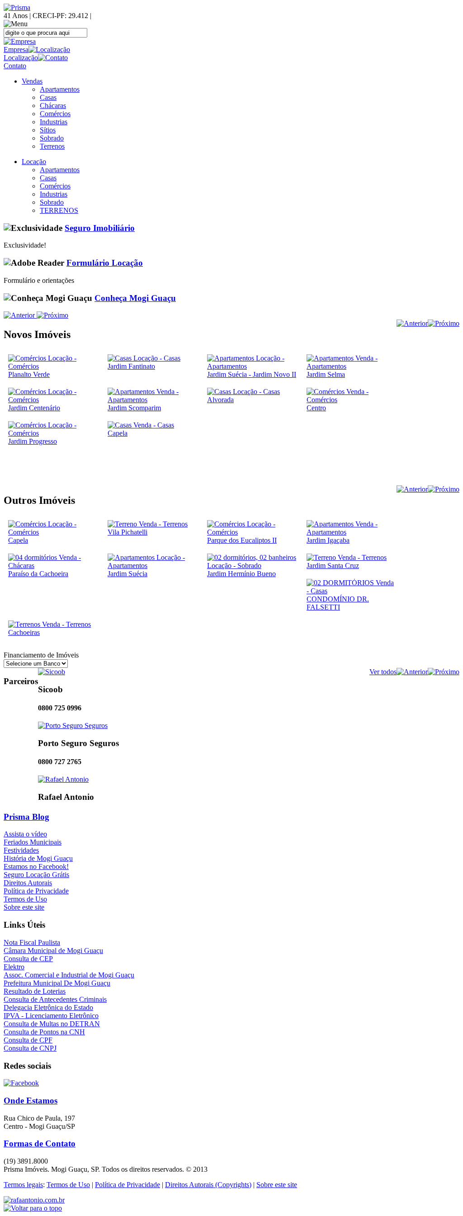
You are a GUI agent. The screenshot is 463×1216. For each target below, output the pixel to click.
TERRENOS (59, 210)
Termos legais (23, 1184)
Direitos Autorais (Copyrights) (208, 1184)
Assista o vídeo (25, 834)
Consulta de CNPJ (30, 1048)
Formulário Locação (104, 263)
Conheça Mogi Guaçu (135, 298)
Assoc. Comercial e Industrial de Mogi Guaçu (69, 975)
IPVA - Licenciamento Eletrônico (51, 1015)
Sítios (48, 130)
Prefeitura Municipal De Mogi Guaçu (57, 983)
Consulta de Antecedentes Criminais (55, 999)
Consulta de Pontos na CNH (44, 1032)
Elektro (14, 967)
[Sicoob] (51, 672)
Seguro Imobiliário (100, 228)
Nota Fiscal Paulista (32, 942)
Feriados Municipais (32, 842)
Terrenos (52, 146)
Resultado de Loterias (35, 991)
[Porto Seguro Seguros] (73, 725)
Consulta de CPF (28, 1040)
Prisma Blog (26, 817)
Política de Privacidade (36, 891)
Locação (34, 161)
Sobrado (52, 138)
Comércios (55, 113)
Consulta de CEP (28, 958)
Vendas (32, 81)
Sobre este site (24, 907)
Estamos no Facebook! (36, 866)
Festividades (21, 850)
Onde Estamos (30, 1100)
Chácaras (53, 105)
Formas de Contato (40, 1143)
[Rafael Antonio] (63, 779)
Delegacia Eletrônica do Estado (48, 1007)
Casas (48, 97)
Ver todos (383, 672)
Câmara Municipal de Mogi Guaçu (53, 950)
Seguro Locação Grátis (36, 874)
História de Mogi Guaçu (38, 858)
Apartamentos (60, 89)
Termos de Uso (25, 899)
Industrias (53, 122)
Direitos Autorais (28, 883)
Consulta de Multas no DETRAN (52, 1024)
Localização (21, 57)
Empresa (16, 49)
